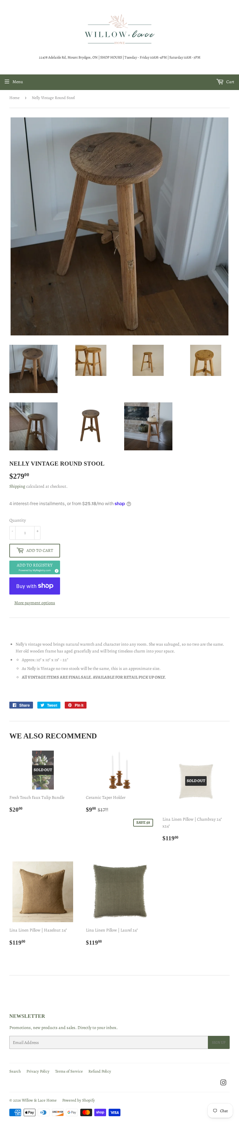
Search (15, 1071)
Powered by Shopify (78, 1100)
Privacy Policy (37, 1071)
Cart (229, 82)
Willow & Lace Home (39, 1100)
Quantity (17, 520)
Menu (17, 82)
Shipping (17, 486)
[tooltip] (56, 570)
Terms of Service (69, 1071)
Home (14, 97)
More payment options (34, 603)
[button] (34, 567)
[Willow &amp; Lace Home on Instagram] (223, 1084)
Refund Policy (99, 1071)
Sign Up (219, 1042)
